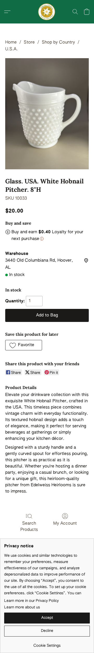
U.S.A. (11, 49)
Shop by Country (58, 42)
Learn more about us (22, 607)
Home (11, 42)
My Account (65, 524)
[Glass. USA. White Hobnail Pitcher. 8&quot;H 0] (47, 114)
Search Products (29, 527)
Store (29, 42)
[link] (47, 644)
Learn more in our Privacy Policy (31, 601)
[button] (47, 11)
